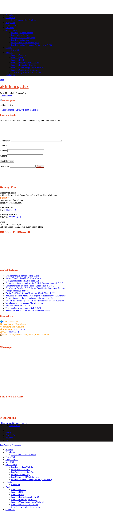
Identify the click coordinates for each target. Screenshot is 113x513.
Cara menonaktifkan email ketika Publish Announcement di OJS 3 (34, 283)
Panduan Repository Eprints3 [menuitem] (24, 499)
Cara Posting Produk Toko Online (26, 72)
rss (7, 440)
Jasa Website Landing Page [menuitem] (23, 472)
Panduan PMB (17, 60)
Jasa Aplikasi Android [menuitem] (20, 469)
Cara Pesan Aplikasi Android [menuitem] (23, 454)
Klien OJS (15, 50)
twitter (8, 433)
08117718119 (10, 210)
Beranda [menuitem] (9, 449)
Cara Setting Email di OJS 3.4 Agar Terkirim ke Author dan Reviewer (36, 288)
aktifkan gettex (14, 86)
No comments (6, 95)
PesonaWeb (14, 425)
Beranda (9, 15)
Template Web (12, 25)
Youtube (9, 438)
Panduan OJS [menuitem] (17, 492)
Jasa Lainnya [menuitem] (11, 464)
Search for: (5, 166)
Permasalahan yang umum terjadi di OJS (23, 308)
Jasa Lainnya (11, 30)
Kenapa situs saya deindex (17, 291)
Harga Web (10, 22)
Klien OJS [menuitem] (15, 484)
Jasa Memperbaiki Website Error (25, 42)
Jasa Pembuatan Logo (20, 40)
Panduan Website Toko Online (24, 70)
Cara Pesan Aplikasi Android (23, 20)
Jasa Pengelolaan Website (22, 32)
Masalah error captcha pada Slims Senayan (24, 303)
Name (2, 145)
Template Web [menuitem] (12, 459)
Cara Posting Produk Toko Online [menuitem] (26, 507)
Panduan (9, 52)
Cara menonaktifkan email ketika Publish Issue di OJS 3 (30, 286)
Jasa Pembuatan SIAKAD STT (19, 306)
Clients (9, 47)
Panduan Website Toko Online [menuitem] (24, 504)
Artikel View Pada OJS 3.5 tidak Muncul (23, 278)
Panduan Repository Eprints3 (24, 65)
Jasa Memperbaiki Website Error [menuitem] (25, 477)
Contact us (10, 75)
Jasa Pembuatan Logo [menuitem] (20, 474)
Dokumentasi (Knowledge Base (14, 423)
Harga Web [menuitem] (10, 457)
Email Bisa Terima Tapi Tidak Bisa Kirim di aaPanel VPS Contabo (35, 301)
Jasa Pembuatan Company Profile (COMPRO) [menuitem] (31, 479)
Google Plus (11, 435)
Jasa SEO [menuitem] (10, 462)
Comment (5, 141)
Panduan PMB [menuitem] (17, 494)
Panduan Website (18, 55)
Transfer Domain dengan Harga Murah (22, 276)
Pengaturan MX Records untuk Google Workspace (28, 310)
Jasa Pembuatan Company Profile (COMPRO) (31, 45)
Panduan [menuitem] (9, 487)
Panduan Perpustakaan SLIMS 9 (25, 62)
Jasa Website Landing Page (23, 37)
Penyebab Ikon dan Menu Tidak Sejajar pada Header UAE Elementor (36, 296)
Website (3, 156)
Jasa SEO (10, 27)
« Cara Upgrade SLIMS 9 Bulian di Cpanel (19, 110)
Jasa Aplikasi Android (20, 35)
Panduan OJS (17, 57)
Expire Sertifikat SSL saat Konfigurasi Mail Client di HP (30, 293)
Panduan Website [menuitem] (18, 489)
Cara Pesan (10, 17)
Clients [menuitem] (9, 482)
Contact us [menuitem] (10, 509)
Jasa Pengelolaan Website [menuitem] (22, 467)
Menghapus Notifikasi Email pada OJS (22, 281)
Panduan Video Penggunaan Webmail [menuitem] (27, 502)
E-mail (3, 150)
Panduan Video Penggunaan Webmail (27, 67)
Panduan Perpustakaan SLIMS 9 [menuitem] (25, 497)
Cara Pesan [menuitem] (10, 452)
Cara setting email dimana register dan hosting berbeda (29, 298)
